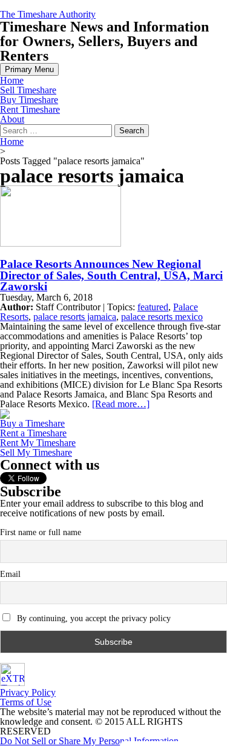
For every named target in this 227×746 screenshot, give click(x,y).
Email (10, 574)
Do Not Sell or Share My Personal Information (89, 741)
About (12, 119)
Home (12, 80)
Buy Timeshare (29, 100)
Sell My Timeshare (36, 452)
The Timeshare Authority (48, 14)
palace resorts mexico (162, 316)
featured (152, 307)
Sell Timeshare (28, 90)
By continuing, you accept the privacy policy (93, 618)
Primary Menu (29, 69)
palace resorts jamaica (74, 316)
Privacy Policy (28, 692)
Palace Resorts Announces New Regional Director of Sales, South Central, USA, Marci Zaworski (111, 275)
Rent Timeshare (30, 109)
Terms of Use (25, 702)
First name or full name (40, 532)
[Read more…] (121, 404)
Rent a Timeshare (33, 433)
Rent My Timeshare (38, 443)
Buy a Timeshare (32, 423)
